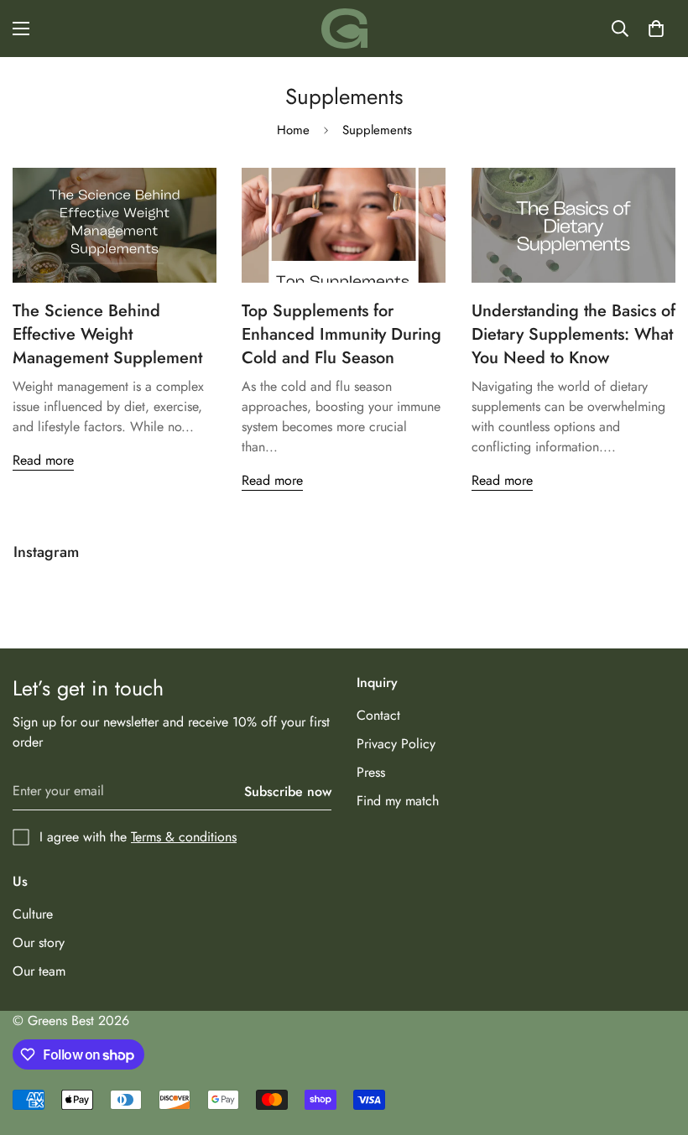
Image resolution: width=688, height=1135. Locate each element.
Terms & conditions (184, 836)
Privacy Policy (396, 743)
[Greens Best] (344, 28)
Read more (43, 460)
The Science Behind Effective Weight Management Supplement (107, 334)
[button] (656, 28)
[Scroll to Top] (655, 1043)
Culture (33, 914)
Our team (39, 971)
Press (371, 772)
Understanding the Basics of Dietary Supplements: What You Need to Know (573, 334)
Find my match (398, 800)
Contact (378, 715)
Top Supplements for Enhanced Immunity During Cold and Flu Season (341, 334)
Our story (39, 942)
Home (293, 130)
